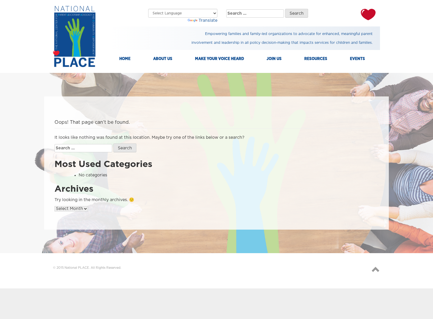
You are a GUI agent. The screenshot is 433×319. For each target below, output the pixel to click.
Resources (315, 59)
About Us (162, 59)
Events (357, 59)
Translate (208, 21)
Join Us (274, 59)
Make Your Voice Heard (219, 59)
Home (124, 59)
